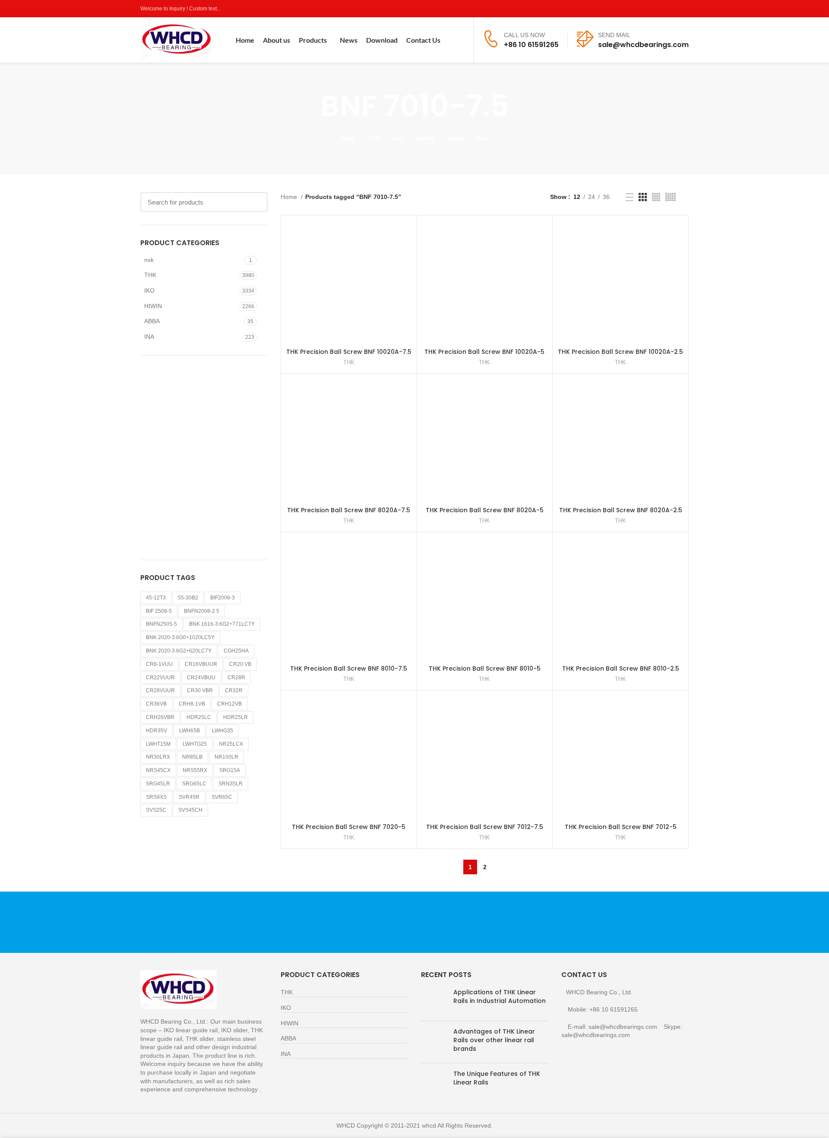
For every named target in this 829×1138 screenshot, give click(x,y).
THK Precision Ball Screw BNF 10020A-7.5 (348, 351)
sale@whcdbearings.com (643, 45)
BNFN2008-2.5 (201, 611)
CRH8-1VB (192, 704)
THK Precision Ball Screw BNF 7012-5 (621, 827)
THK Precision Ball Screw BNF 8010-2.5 (620, 668)
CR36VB (156, 704)
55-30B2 (188, 598)
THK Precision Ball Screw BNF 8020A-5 (485, 510)
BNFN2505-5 (161, 624)
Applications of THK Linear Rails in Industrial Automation (499, 996)
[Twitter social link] (654, 8)
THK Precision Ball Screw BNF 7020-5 (348, 827)
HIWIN (153, 306)
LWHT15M (158, 744)
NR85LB (192, 757)
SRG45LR (158, 784)
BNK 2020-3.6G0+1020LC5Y (180, 637)
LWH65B (189, 731)
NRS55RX (195, 770)
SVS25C (156, 810)
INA (149, 336)
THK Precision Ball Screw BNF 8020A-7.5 (348, 510)
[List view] (629, 197)
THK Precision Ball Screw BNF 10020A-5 (484, 351)
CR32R (234, 690)
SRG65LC (194, 784)
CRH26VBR (160, 717)
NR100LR (226, 757)
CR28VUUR (160, 690)
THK (150, 274)
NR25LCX (231, 744)
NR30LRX (158, 757)
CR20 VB (240, 664)
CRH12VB (229, 704)
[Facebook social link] (644, 8)
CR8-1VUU (159, 664)
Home (290, 196)
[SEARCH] (256, 202)
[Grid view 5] (670, 197)
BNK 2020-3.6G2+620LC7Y (179, 651)
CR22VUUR (160, 678)
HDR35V (156, 731)
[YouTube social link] (674, 8)
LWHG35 (222, 731)
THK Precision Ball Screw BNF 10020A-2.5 (620, 351)
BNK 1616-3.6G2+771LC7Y (222, 624)
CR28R (236, 678)
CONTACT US (598, 922)
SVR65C (222, 797)
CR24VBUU (201, 678)
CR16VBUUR (201, 664)
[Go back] (309, 106)
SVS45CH (190, 810)
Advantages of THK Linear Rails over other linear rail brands (494, 1040)
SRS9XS (156, 797)
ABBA (152, 321)
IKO (149, 290)
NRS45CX (158, 770)
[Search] (461, 40)
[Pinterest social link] (684, 8)
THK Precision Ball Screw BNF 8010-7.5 (348, 668)
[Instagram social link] (664, 8)
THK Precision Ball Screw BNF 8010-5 (485, 668)
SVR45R (189, 797)
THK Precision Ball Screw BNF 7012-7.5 (484, 827)
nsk (149, 259)
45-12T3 (156, 598)
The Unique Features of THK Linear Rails (496, 1078)
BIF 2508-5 (159, 611)
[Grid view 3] (643, 197)
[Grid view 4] (656, 197)
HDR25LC (199, 717)
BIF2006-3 (222, 598)
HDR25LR (235, 717)
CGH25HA (236, 651)
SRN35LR (230, 784)
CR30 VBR (200, 690)
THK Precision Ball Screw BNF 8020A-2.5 (620, 510)
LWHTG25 (195, 744)
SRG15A (229, 770)
